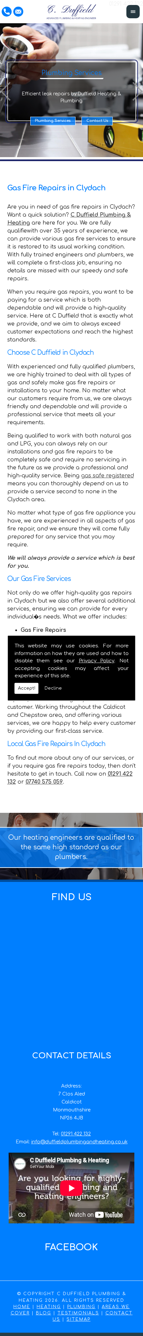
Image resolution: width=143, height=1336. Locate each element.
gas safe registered (107, 476)
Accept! (26, 688)
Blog (43, 1313)
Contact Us (97, 121)
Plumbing (81, 1306)
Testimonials (78, 1313)
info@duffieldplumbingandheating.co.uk (79, 1141)
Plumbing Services (53, 121)
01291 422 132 (76, 1133)
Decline (53, 688)
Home (21, 1306)
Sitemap (78, 1319)
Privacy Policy (97, 661)
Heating (49, 1306)
